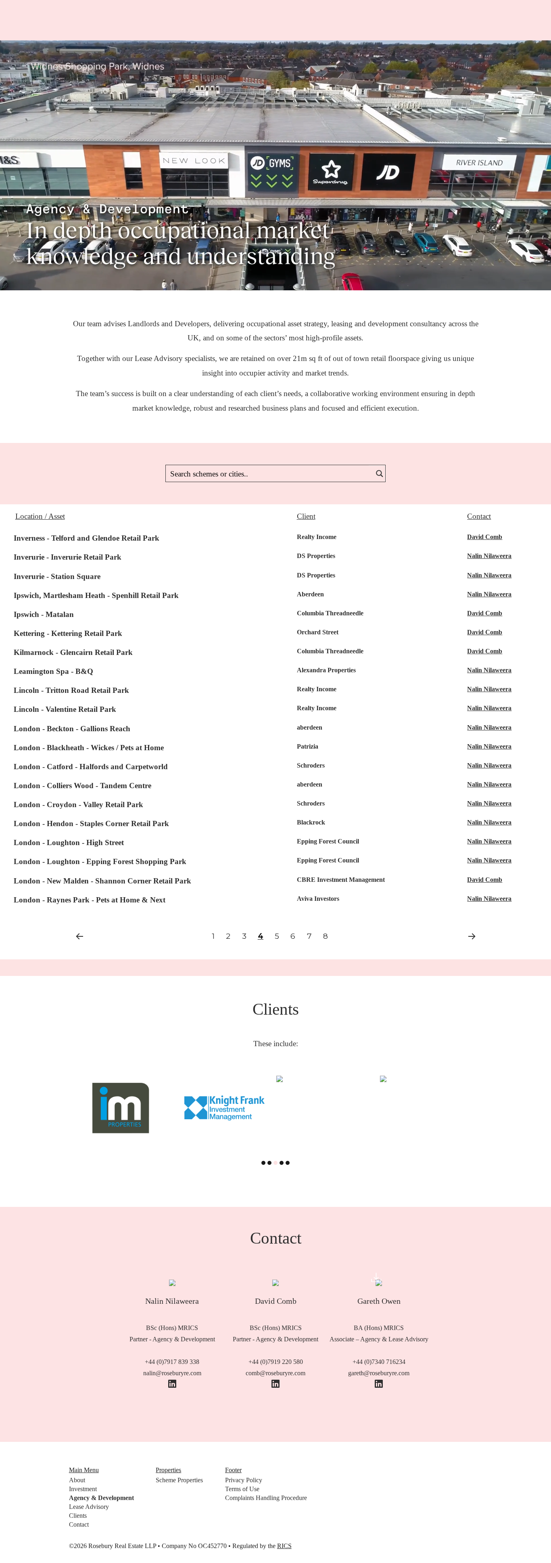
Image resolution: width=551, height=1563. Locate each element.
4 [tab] (282, 1163)
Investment (83, 1488)
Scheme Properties (179, 1480)
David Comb (484, 537)
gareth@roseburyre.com (378, 1373)
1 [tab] (263, 1163)
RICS (284, 1545)
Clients (78, 1515)
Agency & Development (101, 1497)
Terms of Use (242, 1488)
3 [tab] (275, 1163)
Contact (79, 1524)
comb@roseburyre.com (275, 1373)
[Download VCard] (376, 1279)
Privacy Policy (243, 1480)
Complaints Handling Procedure (266, 1497)
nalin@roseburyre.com (172, 1373)
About (77, 1480)
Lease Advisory (89, 1506)
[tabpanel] (121, 1079)
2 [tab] (269, 1163)
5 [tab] (288, 1163)
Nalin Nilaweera (489, 556)
